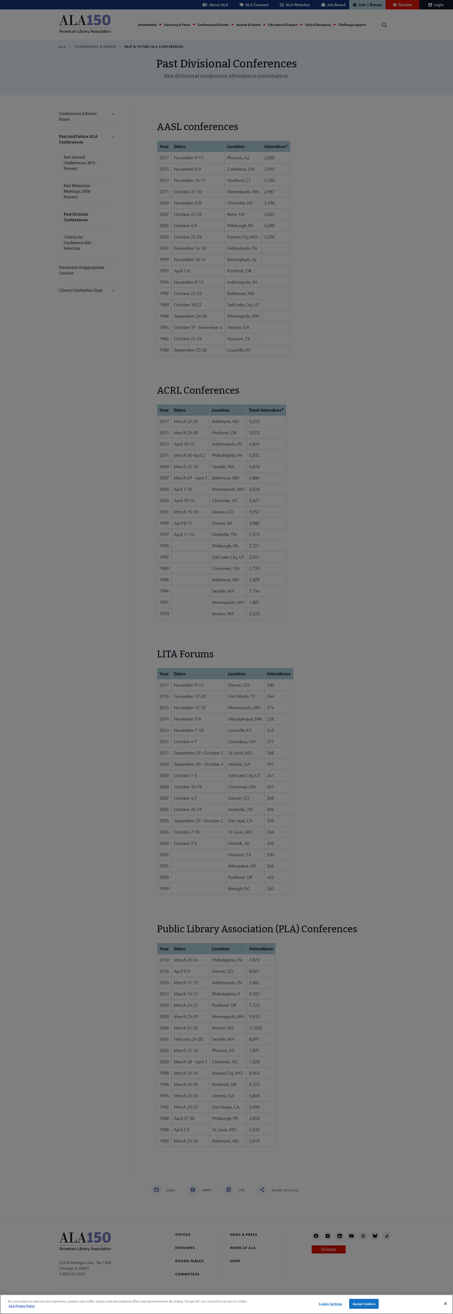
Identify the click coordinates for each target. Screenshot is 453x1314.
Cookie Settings (330, 1304)
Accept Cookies (364, 1304)
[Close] (445, 1303)
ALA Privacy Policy (22, 1306)
